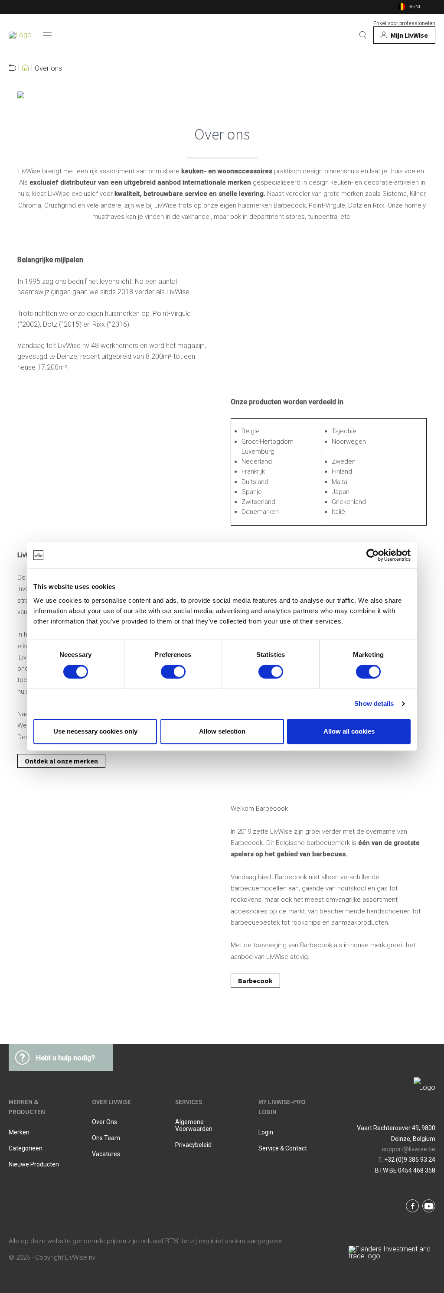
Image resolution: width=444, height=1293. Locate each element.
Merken (19, 1132)
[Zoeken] (363, 35)
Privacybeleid (193, 1144)
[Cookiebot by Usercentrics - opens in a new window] (373, 555)
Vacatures (106, 1153)
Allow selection (222, 731)
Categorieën (25, 1148)
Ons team (106, 1137)
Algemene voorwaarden (193, 1125)
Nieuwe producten (34, 1164)
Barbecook (255, 980)
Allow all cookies (349, 731)
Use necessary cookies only (95, 731)
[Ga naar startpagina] (20, 35)
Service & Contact (282, 1148)
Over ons (48, 68)
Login (265, 1132)
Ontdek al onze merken (61, 761)
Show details (374, 703)
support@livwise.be (408, 1149)
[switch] (173, 672)
